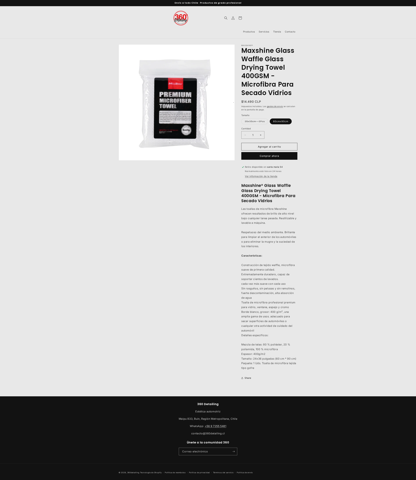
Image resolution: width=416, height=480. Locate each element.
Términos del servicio (223, 472)
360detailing (133, 472)
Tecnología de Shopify (151, 472)
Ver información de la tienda (261, 176)
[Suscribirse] (233, 451)
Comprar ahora (269, 155)
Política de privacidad (199, 472)
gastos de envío (275, 106)
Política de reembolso (175, 472)
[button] (225, 18)
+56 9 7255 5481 (215, 426)
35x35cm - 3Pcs (256, 122)
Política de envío (245, 472)
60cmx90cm (280, 121)
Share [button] (248, 377)
